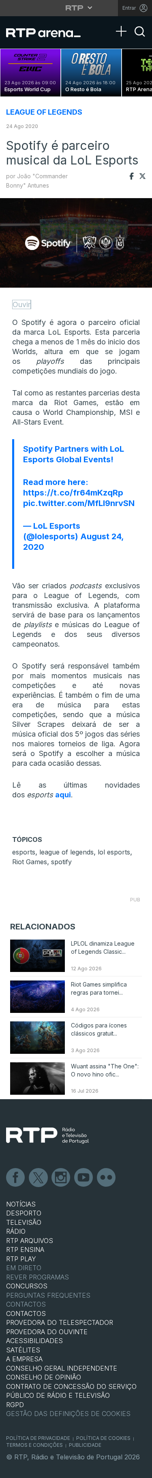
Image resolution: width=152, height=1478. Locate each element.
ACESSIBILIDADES (34, 1341)
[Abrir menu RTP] (76, 7)
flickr (106, 1178)
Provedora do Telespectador (59, 1322)
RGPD (15, 1405)
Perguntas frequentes (48, 1295)
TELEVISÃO (23, 1222)
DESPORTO (23, 1213)
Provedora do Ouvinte (47, 1332)
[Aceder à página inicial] (48, 32)
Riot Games (29, 862)
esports (23, 852)
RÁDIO (16, 1231)
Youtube (84, 1178)
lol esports (114, 852)
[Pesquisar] (140, 38)
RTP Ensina (25, 1249)
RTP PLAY (21, 1259)
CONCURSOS (26, 1286)
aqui (63, 794)
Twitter (38, 1178)
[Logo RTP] (47, 1136)
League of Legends (44, 112)
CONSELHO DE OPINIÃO (43, 1377)
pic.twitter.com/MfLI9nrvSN (79, 503)
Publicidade (85, 1445)
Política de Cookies (103, 1438)
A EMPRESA (24, 1359)
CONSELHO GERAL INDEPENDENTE (61, 1368)
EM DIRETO (23, 1268)
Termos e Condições (34, 1445)
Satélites (23, 1350)
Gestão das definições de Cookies (68, 1414)
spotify (61, 862)
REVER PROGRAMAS (37, 1277)
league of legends (66, 852)
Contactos (26, 1304)
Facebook (16, 1178)
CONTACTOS (26, 1313)
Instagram (61, 1178)
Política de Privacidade (38, 1438)
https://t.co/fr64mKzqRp (73, 493)
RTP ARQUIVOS (29, 1241)
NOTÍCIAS (21, 1204)
